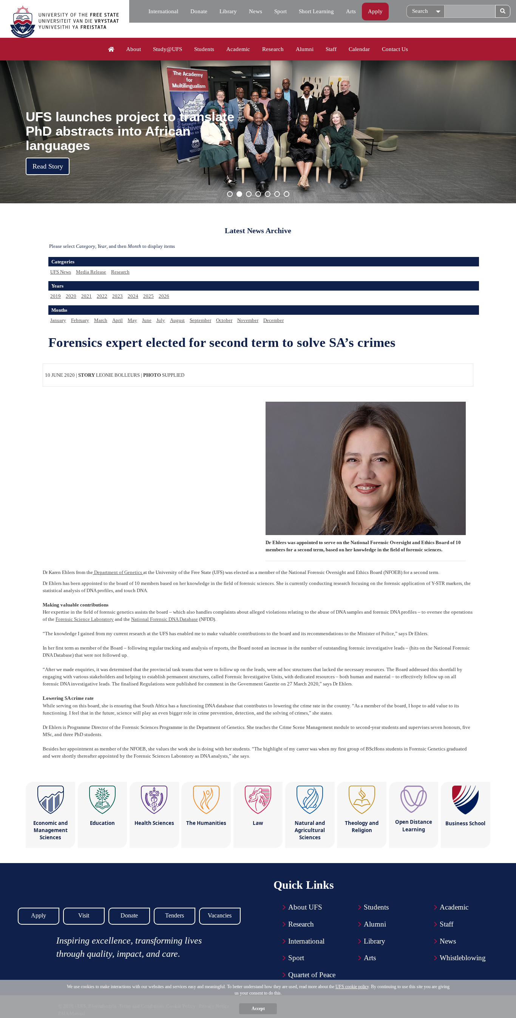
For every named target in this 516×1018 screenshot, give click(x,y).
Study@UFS (167, 49)
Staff (331, 49)
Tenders (174, 915)
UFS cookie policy (352, 986)
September (200, 320)
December (273, 320)
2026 (164, 296)
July (160, 320)
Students (204, 49)
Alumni (305, 49)
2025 (148, 296)
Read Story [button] (47, 166)
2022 (102, 296)
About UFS (305, 907)
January (58, 320)
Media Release (91, 272)
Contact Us (395, 49)
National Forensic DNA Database (164, 619)
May (132, 320)
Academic (238, 49)
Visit (83, 915)
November (247, 320)
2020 (71, 296)
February (80, 320)
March (100, 320)
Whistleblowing (463, 958)
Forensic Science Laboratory (85, 619)
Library (228, 11)
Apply (375, 11)
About (133, 49)
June (146, 320)
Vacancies (220, 915)
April (117, 320)
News (255, 11)
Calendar (359, 49)
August (177, 320)
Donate (198, 11)
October (224, 320)
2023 (117, 296)
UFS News (60, 272)
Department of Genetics (118, 572)
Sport (280, 11)
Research (273, 49)
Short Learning (316, 11)
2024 (133, 296)
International (163, 11)
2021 (86, 296)
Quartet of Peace (311, 975)
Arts (351, 11)
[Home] (111, 49)
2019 (55, 296)
